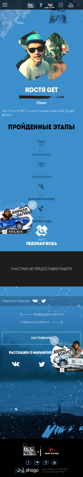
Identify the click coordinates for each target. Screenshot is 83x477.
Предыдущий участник (48, 314)
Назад (19, 23)
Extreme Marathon (31, 5)
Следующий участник (35, 322)
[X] (44, 301)
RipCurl (52, 449)
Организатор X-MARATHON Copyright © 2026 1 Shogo (55, 470)
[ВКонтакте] (35, 300)
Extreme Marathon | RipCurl (31, 449)
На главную (41, 338)
